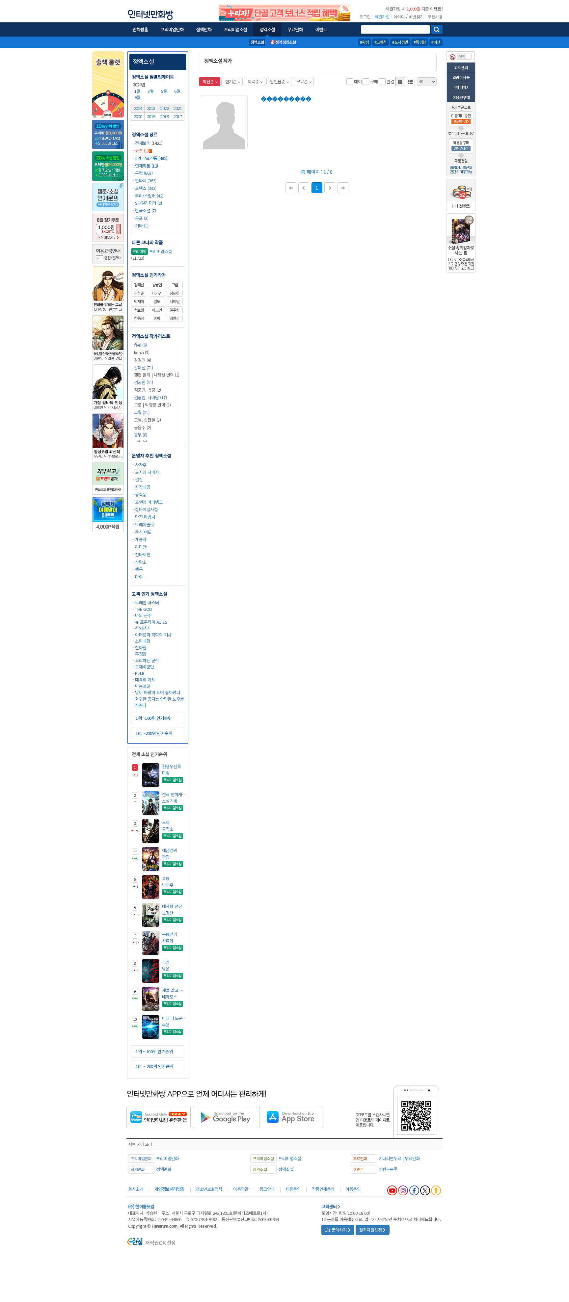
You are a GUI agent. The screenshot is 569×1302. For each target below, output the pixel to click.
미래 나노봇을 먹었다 (180, 1018)
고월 (174, 285)
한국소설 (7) (145, 210)
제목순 (253, 81)
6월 (177, 91)
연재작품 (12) (146, 166)
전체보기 (142, 143)
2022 (164, 108)
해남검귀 (169, 850)
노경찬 (168, 913)
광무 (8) (140, 434)
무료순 (302, 81)
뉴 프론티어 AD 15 (151, 622)
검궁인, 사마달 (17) (150, 397)
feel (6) (140, 345)
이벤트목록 (388, 1169)
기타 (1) (141, 225)
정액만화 (163, 1169)
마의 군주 (143, 615)
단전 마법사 (145, 517)
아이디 (399, 16)
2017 (177, 116)
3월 (151, 91)
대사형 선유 (172, 906)
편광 (166, 857)
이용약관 (240, 1189)
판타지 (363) (145, 180)
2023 (151, 108)
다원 (166, 773)
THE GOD (143, 609)
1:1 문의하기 (336, 1230)
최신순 (208, 81)
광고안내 (267, 1189)
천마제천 (142, 554)
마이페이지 (461, 87)
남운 (166, 969)
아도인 (157, 310)
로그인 (365, 16)
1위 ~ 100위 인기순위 (154, 1051)
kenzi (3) (141, 352)
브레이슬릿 (144, 524)
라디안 (141, 547)
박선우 (168, 885)
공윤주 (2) (142, 427)
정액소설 (143, 61)
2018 (164, 116)
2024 (138, 108)
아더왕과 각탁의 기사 (153, 635)
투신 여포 (143, 532)
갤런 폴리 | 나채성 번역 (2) (156, 375)
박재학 (139, 301)
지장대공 (142, 487)
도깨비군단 (144, 667)
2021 (177, 108)
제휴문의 (293, 1189)
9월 (138, 97)
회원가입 (382, 16)
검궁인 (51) (143, 382)
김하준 (139, 293)
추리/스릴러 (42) (149, 196)
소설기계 (169, 801)
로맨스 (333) (145, 188)
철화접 (141, 647)
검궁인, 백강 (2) (147, 390)
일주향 (174, 310)
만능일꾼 (142, 686)
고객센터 (461, 67)
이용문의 (353, 1189)
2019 (151, 116)
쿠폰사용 (435, 16)
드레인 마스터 (147, 602)
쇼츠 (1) (141, 150)
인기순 (231, 81)
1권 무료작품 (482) (151, 158)
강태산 (139, 285)
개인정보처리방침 (169, 1189)
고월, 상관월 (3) (147, 420)
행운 (139, 569)
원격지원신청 (370, 1230)
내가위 (157, 293)
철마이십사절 (146, 509)
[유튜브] (392, 1190)
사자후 (141, 464)
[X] (425, 1190)
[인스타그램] (403, 1190)
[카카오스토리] (436, 1190)
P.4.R (140, 673)
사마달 (174, 301)
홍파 (156, 318)
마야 (139, 577)
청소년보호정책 (209, 1189)
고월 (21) (141, 412)
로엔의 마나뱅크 (149, 502)
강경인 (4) (142, 360)
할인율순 (277, 81)
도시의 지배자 (147, 472)
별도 (156, 301)
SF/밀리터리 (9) (148, 203)
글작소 (168, 829)
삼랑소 (141, 562)
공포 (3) (141, 218)
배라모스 (169, 997)
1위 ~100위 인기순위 (154, 718)
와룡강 (174, 318)
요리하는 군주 (147, 660)
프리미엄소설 (152, 251)
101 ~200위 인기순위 (154, 733)
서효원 (139, 310)
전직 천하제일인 (176, 794)
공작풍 (141, 494)
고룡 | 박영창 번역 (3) (152, 405)
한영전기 (142, 628)
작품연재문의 (323, 1189)
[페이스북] (414, 1190)
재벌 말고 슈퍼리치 (178, 990)
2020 (138, 116)
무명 (166, 962)
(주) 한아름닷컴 (141, 1206)
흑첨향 (141, 654)
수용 (166, 1025)
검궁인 (157, 285)
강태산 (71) (143, 367)
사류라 (168, 941)
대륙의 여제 (145, 679)
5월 (164, 91)
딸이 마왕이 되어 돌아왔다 (157, 692)
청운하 (174, 293)
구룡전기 (169, 934)
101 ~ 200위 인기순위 (154, 1066)
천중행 (139, 318)
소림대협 (142, 641)
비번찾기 (416, 16)
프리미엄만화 (167, 1158)
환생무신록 (171, 766)
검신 (139, 479)
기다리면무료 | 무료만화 (399, 1158)
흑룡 (166, 878)
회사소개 (135, 1189)
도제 (166, 822)
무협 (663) (143, 173)
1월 (138, 91)
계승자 (141, 539)
